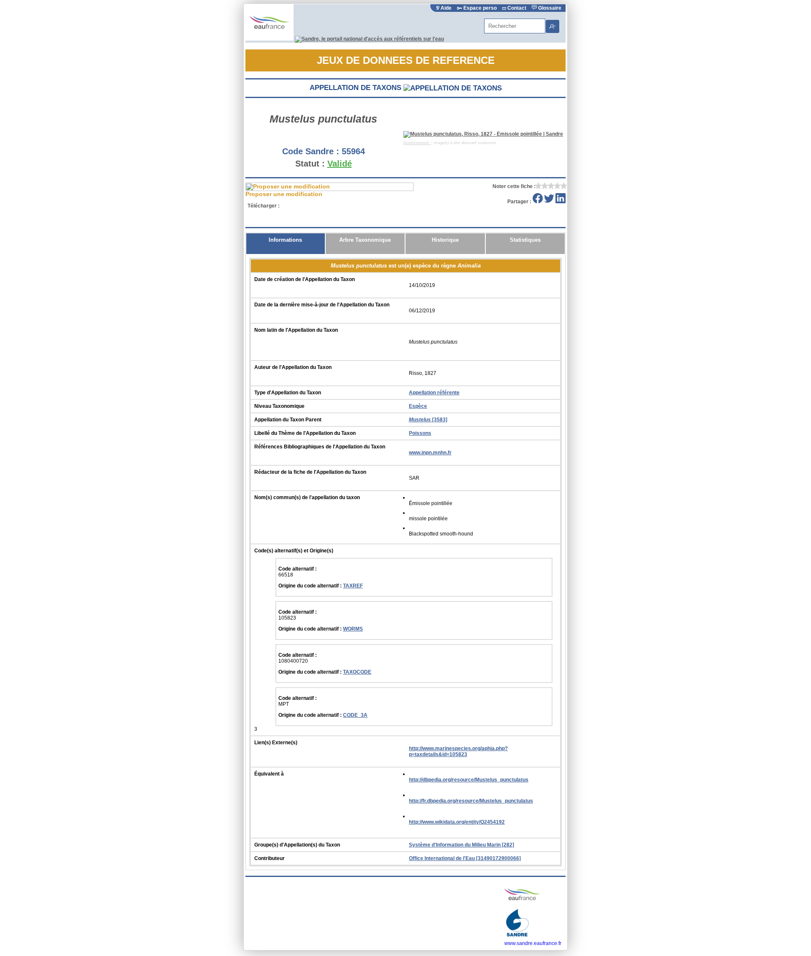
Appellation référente (434, 393)
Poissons (420, 433)
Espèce (418, 406)
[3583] (428, 420)
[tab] (285, 243)
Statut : (310, 163)
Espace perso (480, 8)
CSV (326, 206)
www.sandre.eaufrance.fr (532, 943)
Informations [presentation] (285, 240)
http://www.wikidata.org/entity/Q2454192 (457, 822)
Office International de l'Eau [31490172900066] (465, 858)
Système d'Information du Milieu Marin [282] (461, 845)
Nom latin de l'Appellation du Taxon (296, 330)
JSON (358, 206)
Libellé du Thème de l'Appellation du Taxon (305, 433)
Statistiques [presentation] (525, 240)
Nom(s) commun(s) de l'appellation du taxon (307, 497)
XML (296, 206)
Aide (446, 8)
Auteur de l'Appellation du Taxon (293, 367)
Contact (517, 8)
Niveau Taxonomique (279, 406)
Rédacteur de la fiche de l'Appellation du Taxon (310, 472)
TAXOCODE (357, 672)
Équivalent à (269, 774)
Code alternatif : (297, 569)
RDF (388, 206)
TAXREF (353, 586)
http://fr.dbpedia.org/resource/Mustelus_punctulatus (471, 801)
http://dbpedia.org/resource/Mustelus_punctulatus (468, 780)
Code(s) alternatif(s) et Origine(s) (293, 551)
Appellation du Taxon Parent (287, 420)
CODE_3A (355, 715)
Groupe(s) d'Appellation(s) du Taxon (297, 845)
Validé (339, 163)
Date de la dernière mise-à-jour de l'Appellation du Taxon (321, 305)
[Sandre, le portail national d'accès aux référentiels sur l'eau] (369, 39)
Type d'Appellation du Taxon (287, 393)
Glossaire (549, 8)
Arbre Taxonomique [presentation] (365, 240)
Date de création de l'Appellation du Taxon (304, 279)
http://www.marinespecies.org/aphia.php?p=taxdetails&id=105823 (458, 751)
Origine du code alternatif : (310, 586)
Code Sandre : (310, 151)
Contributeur (269, 858)
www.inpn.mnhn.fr (430, 453)
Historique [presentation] (445, 240)
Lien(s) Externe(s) (275, 743)
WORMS (353, 629)
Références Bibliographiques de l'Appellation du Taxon (319, 447)
